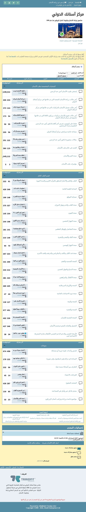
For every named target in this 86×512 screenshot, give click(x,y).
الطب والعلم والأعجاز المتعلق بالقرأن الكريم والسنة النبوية (56, 181)
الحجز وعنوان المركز (65, 40)
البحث (10, 78)
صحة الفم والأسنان (70, 156)
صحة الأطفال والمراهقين (68, 277)
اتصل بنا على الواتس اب (63, 5)
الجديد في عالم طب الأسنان (67, 148)
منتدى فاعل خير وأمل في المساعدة (64, 391)
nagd (21, 392)
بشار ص (20, 190)
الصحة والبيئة (72, 301)
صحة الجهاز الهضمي (70, 245)
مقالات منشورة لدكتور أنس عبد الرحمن (63, 140)
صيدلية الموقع (72, 197)
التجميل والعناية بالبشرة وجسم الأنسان (63, 326)
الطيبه (20, 368)
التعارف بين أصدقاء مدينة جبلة (66, 367)
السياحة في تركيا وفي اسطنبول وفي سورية (61, 359)
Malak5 (20, 93)
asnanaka (19, 101)
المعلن (14, 467)
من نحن (80, 43)
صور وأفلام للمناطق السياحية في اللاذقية (70, 421)
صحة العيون (72, 213)
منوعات (43, 345)
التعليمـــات (60, 78)
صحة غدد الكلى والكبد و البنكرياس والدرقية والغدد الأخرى (57, 253)
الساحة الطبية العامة (69, 189)
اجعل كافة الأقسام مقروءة (50, 443)
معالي (20, 376)
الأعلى (2, 467)
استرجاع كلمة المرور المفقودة (70, 415)
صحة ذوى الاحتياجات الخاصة (67, 293)
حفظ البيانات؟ (62, 73)
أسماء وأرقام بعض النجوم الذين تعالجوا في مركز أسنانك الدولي (16, 418)
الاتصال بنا (21, 467)
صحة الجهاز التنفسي (70, 221)
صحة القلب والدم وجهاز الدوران (66, 205)
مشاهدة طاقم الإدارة (33, 443)
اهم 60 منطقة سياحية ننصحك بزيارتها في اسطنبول (43, 418)
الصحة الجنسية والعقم (69, 261)
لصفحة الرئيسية (77, 40)
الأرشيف (8, 467)
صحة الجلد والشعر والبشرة (67, 237)
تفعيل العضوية (16, 415)
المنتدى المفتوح (71, 383)
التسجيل (76, 78)
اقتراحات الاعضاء (71, 375)
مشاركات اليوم (28, 78)
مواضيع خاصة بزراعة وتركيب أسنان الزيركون (61, 399)
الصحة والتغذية (71, 310)
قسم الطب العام (44, 176)
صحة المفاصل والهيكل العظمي (66, 229)
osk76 (20, 271)
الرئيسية (77, 2)
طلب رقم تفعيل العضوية (43, 415)
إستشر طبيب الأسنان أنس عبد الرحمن (63, 91)
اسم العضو (80, 73)
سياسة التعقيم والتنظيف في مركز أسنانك (16, 421)
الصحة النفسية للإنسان (69, 318)
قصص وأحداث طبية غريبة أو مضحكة (64, 351)
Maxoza (70, 439)
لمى (21, 335)
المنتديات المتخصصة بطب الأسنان (43, 86)
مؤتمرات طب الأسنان (69, 164)
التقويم (45, 78)
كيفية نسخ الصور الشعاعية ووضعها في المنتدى (70, 418)
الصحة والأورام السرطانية (68, 285)
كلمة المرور (80, 75)
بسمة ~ (20, 182)
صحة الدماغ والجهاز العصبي (67, 269)
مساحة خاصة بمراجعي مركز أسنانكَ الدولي (62, 132)
